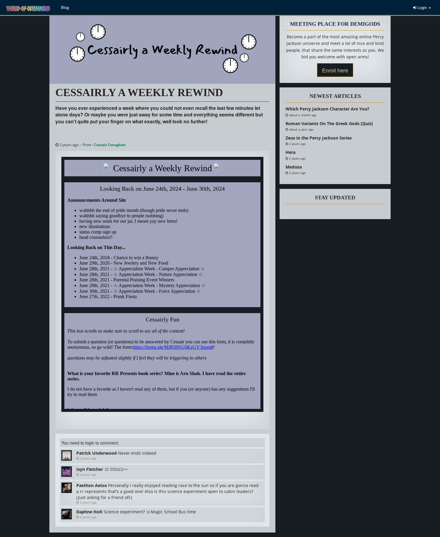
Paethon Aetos (91, 485)
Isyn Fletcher (89, 469)
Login (422, 7)
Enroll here (335, 70)
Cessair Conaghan (110, 144)
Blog (65, 7)
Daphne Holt (89, 512)
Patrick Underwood (96, 453)
